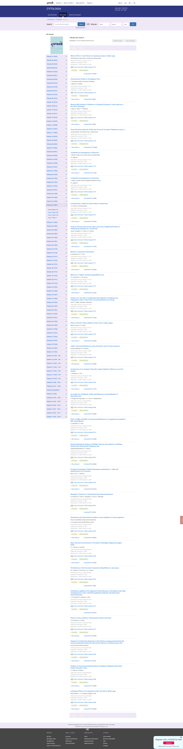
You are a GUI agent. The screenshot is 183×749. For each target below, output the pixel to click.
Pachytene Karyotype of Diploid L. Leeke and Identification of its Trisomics (94, 470)
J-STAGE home (50, 19)
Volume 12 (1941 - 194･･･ (54, 371)
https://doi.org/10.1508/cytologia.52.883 (85, 654)
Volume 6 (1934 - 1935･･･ (54, 397)
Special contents (89, 741)
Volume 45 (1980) (52, 245)
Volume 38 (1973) (52, 272)
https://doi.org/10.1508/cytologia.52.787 (85, 334)
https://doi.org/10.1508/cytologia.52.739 (85, 141)
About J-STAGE (68, 3)
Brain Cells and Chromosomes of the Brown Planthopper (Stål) (96, 544)
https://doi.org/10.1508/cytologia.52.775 (85, 286)
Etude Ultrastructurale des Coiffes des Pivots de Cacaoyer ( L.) (98, 129)
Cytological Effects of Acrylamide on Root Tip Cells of (93, 691)
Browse (58, 3)
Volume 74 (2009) (52, 121)
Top (87, 729)
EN (130, 3)
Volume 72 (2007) (52, 129)
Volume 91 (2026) (52, 56)
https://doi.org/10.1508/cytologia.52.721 (85, 67)
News (85, 736)
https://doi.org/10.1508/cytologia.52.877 (85, 629)
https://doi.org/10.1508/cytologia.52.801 (85, 382)
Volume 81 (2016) (52, 94)
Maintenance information (91, 739)
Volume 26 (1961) (52, 317)
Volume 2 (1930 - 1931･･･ (54, 413)
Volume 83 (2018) (52, 87)
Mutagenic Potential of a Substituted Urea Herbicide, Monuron (92, 494)
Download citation (118, 40)
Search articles (51, 743)
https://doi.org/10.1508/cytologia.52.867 (85, 579)
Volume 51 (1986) (52, 222)
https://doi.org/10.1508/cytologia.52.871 (85, 606)
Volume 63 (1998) (52, 163)
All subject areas (51, 739)
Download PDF (88, 74)
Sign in (120, 3)
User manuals (107, 736)
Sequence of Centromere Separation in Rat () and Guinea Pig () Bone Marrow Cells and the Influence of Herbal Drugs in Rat (97, 642)
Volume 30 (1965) (52, 302)
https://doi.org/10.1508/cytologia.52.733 (85, 117)
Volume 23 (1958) (52, 329)
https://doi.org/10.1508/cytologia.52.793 (85, 357)
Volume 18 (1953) (52, 348)
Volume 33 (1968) (52, 291)
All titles (49, 736)
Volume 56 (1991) (52, 190)
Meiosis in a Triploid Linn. (87, 275)
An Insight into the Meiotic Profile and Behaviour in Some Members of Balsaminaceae (94, 395)
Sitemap (105, 745)
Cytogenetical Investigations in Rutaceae (85, 152)
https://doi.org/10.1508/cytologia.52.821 (85, 457)
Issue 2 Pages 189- (53, 215)
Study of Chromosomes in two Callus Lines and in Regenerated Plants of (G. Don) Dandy (95, 228)
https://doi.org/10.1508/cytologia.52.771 (85, 263)
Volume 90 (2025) (52, 60)
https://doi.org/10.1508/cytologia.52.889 (85, 679)
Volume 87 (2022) (52, 72)
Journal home (52, 15)
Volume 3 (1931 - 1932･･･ (54, 409)
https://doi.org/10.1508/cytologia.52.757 (85, 192)
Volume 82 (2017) (52, 91)
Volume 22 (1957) (52, 333)
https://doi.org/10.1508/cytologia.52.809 (85, 407)
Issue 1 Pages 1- (52, 217)
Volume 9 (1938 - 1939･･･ (54, 382)
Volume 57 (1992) (52, 186)
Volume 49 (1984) (52, 230)
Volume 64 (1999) (52, 159)
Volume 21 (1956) (52, 336)
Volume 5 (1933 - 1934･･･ (54, 401)
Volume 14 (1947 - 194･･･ (54, 363)
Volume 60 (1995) (52, 174)
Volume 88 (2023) (52, 68)
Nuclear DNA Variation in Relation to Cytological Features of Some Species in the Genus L (97, 105)
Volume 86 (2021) (52, 75)
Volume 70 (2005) (52, 136)
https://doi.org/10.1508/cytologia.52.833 (85, 482)
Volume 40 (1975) (52, 264)
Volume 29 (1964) (52, 306)
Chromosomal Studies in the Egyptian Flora (85, 79)
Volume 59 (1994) (52, 178)
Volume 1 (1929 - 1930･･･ (54, 417)
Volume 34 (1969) (52, 287)
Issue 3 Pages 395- (53, 212)
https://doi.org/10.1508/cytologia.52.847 (85, 531)
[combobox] (104, 24)
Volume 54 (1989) (52, 197)
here (178, 746)
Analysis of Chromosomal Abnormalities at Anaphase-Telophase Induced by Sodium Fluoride (96, 667)
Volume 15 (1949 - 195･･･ (54, 359)
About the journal (75, 15)
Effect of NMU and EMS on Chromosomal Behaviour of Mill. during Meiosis (98, 420)
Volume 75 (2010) (52, 117)
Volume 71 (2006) (52, 132)
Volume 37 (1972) (52, 276)
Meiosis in (82, 252)
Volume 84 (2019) (52, 83)
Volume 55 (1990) (52, 193)
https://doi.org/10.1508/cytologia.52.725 (85, 92)
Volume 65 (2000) (52, 155)
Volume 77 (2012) (52, 110)
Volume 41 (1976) (52, 260)
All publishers (50, 741)
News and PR (80, 3)
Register (169, 743)
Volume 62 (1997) (52, 167)
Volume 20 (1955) (52, 340)
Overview (68, 736)
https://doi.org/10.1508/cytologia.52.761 (85, 215)
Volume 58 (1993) (52, 182)
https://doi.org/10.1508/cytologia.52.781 (85, 311)
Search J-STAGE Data (53, 745)
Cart (125, 3)
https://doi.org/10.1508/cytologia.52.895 (85, 702)
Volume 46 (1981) (52, 241)
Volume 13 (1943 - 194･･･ (54, 367)
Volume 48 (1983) (52, 234)
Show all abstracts (130, 40)
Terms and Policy (70, 743)
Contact (105, 743)
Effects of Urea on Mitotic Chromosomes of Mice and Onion (91, 618)
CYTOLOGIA (58, 19)
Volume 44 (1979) (52, 249)
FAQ (104, 741)
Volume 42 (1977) (52, 256)
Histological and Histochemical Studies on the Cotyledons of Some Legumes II (97, 517)
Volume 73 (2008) (52, 125)
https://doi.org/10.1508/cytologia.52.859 (85, 556)
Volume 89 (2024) (52, 64)
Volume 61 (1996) (52, 171)
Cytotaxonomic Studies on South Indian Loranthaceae (89, 203)
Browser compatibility (109, 739)
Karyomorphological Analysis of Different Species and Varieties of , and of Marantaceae (96, 445)
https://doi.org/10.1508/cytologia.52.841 (85, 505)
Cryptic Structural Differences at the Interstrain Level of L (95, 346)
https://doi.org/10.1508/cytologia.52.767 (85, 240)
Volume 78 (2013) (52, 106)
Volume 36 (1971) (52, 279)
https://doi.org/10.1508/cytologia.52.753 (85, 166)
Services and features (71, 739)
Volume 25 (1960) (52, 321)
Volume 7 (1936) (52, 394)
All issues (63, 15)
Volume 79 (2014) (52, 102)
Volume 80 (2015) (52, 98)
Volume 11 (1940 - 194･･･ (54, 375)
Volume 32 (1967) (52, 295)
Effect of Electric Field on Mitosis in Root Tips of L (92, 323)
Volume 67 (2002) (52, 148)
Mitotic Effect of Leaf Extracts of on (93, 56)
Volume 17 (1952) (52, 352)
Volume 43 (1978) (52, 253)
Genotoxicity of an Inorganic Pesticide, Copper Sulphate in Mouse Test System (97, 370)
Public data (68, 741)
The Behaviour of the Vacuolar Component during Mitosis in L (95, 568)
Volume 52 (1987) (52, 205)
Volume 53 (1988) (52, 201)
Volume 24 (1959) (52, 325)
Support (89, 3)
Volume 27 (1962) (52, 314)
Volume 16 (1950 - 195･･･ (54, 356)
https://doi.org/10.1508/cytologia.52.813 (85, 432)
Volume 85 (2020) (52, 79)
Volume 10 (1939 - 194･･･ (54, 378)
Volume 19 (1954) (52, 344)
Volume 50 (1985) (52, 226)
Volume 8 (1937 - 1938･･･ (54, 386)
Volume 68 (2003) (52, 144)
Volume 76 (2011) (52, 113)
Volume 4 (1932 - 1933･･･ (54, 405)
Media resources (88, 743)
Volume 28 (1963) (52, 310)
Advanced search (80, 27)
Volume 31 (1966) (52, 298)
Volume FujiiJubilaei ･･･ (54, 390)
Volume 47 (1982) (52, 237)
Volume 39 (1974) (52, 268)
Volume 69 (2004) (52, 140)
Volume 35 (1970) (52, 283)
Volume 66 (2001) (52, 152)
